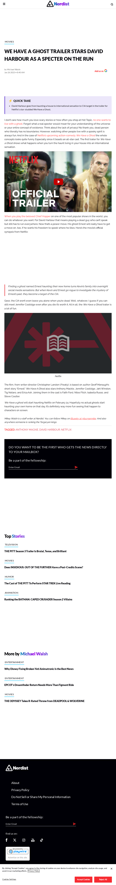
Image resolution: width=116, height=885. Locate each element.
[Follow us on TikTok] (41, 841)
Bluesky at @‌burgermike (83, 418)
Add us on (98, 71)
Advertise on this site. (17, 857)
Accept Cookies (83, 879)
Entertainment (14, 662)
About (15, 783)
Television (11, 544)
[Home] (17, 770)
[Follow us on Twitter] (14, 841)
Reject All (103, 879)
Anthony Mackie (27, 429)
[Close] (111, 869)
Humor (9, 576)
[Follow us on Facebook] (6, 841)
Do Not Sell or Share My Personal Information (40, 797)
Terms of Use (19, 804)
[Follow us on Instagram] (23, 841)
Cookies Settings (9, 879)
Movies (9, 41)
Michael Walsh (14, 69)
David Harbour (49, 429)
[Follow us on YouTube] (33, 841)
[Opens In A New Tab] (17, 851)
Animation (11, 592)
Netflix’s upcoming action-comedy (66, 135)
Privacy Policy (20, 790)
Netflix (66, 429)
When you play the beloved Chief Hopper (27, 216)
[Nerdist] (58, 4)
